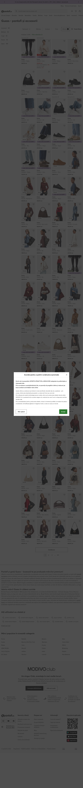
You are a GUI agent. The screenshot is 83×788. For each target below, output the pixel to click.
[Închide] (67, 375)
